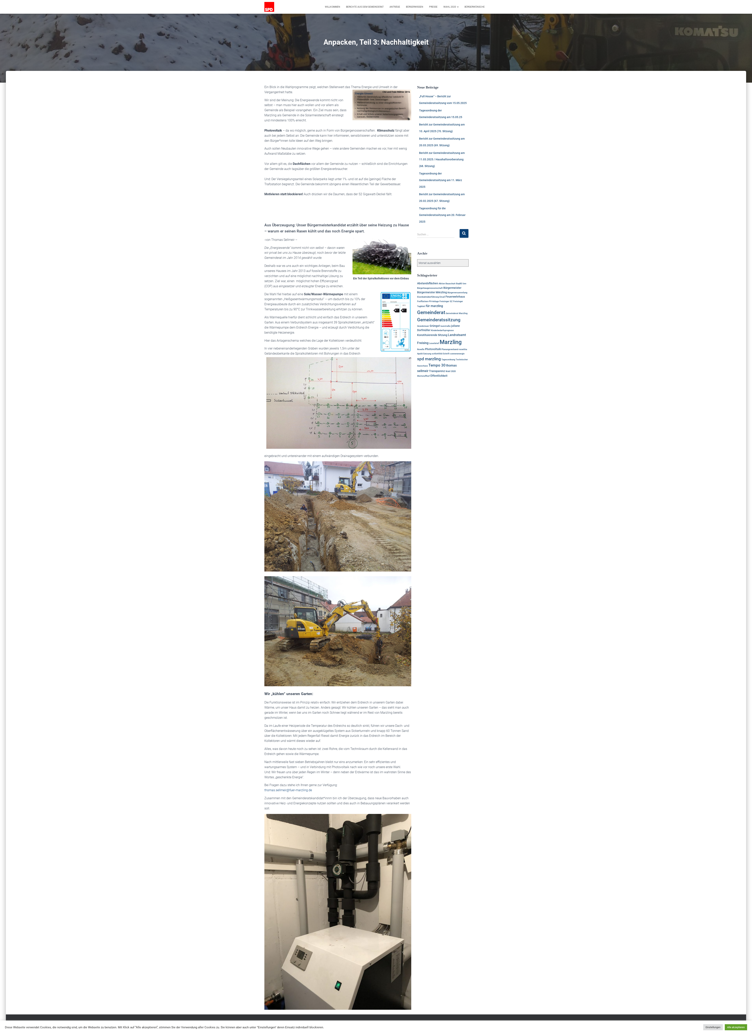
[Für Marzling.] (269, 7)
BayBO (459, 283)
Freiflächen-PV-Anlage (428, 301)
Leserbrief (434, 343)
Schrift (446, 353)
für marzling (434, 306)
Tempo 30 (437, 365)
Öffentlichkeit (438, 375)
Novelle (420, 349)
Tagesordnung (448, 359)
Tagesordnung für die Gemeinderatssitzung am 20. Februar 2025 (442, 215)
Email (442, 297)
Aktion (442, 283)
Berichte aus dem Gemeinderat (365, 6)
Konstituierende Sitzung (432, 335)
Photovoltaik (433, 349)
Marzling (451, 342)
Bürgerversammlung (457, 292)
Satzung (427, 353)
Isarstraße (445, 326)
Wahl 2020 (450, 6)
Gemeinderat (431, 312)
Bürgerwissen (414, 6)
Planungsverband (449, 349)
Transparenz (437, 371)
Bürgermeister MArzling (432, 292)
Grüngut (435, 325)
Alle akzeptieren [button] (736, 1027)
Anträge (395, 6)
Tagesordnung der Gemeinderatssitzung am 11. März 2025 (440, 180)
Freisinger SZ (446, 301)
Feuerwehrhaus (455, 296)
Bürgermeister (452, 287)
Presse (433, 6)
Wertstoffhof (423, 376)
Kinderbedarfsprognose (442, 330)
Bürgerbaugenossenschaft (430, 288)
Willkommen (332, 6)
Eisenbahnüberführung (428, 297)
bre (464, 283)
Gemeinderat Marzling (456, 313)
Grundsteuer (423, 326)
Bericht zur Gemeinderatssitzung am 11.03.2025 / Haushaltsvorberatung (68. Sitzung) (442, 159)
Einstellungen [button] (713, 1027)
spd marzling (429, 359)
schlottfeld (437, 353)
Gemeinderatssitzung (438, 319)
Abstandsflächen (427, 283)
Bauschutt (451, 283)
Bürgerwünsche (475, 6)
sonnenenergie (457, 353)
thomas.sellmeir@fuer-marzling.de (288, 790)
